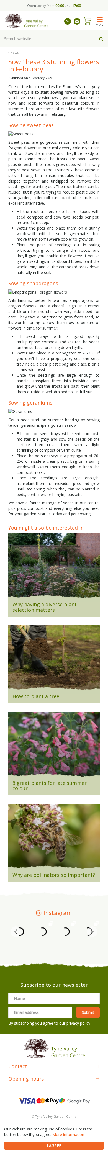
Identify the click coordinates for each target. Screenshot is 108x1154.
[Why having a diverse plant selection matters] (54, 567)
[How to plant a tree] (54, 659)
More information (68, 1134)
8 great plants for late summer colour (49, 786)
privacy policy (78, 1023)
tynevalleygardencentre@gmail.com (77, 21)
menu (100, 24)
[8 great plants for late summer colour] (54, 746)
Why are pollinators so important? (53, 875)
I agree (54, 1145)
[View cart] (87, 21)
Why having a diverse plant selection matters (44, 607)
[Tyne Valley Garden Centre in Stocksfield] (26, 21)
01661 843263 (67, 21)
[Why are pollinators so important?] (54, 838)
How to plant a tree (35, 696)
